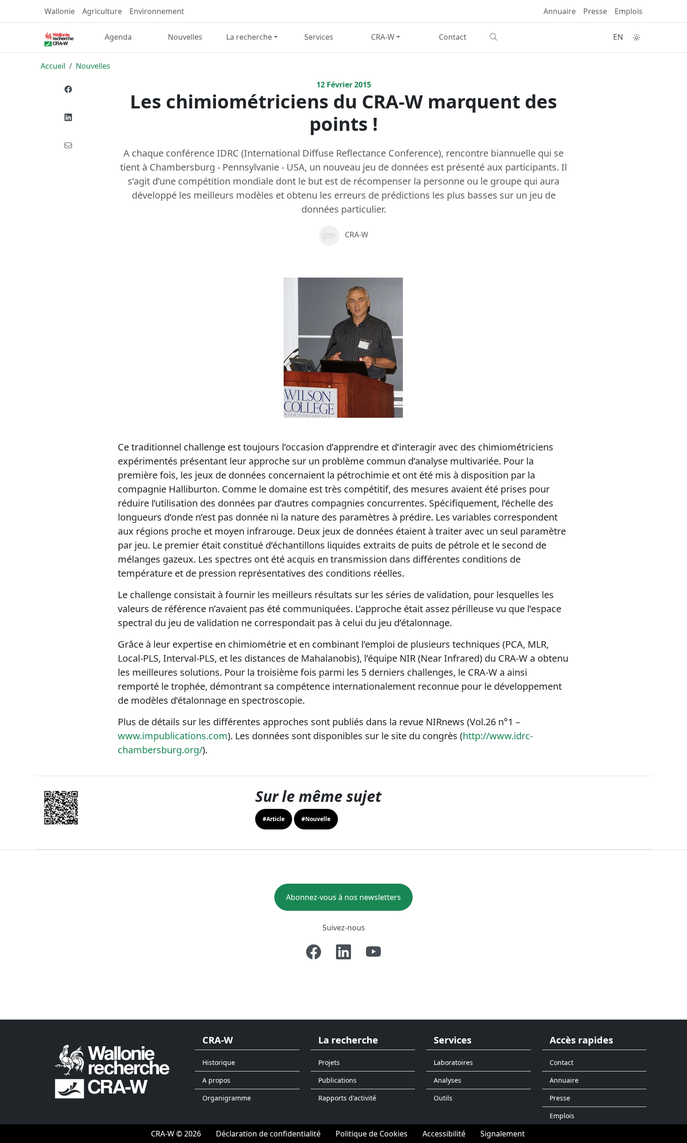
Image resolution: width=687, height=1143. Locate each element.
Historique (218, 1062)
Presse (595, 11)
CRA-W (382, 37)
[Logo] (112, 1070)
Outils (443, 1097)
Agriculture (102, 11)
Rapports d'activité (347, 1097)
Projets (329, 1062)
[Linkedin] (68, 117)
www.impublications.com (173, 735)
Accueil (53, 66)
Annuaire (560, 11)
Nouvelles (185, 37)
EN (618, 37)
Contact (452, 37)
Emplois (629, 11)
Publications (337, 1080)
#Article (274, 819)
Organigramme (226, 1097)
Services (318, 37)
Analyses (447, 1080)
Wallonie (59, 11)
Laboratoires (453, 1062)
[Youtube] (373, 951)
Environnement (156, 11)
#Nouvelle (315, 819)
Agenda (118, 37)
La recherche (249, 37)
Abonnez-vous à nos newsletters (343, 897)
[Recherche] (519, 37)
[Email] (68, 145)
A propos (216, 1080)
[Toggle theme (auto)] (636, 37)
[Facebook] (68, 89)
